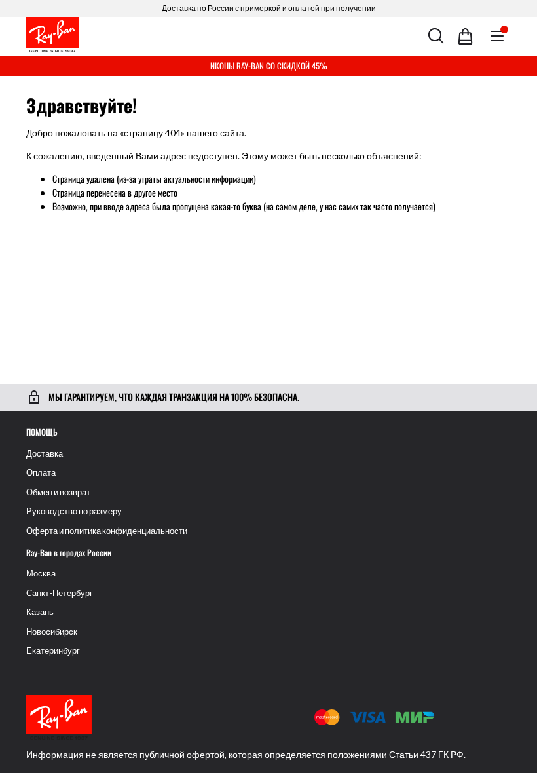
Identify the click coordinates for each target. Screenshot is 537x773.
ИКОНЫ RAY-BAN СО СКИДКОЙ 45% (268, 65)
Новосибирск (51, 632)
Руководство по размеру (74, 511)
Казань (40, 612)
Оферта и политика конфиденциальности (106, 531)
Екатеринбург (53, 651)
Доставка (44, 454)
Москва (41, 573)
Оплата (41, 473)
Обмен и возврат (58, 492)
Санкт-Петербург (59, 593)
